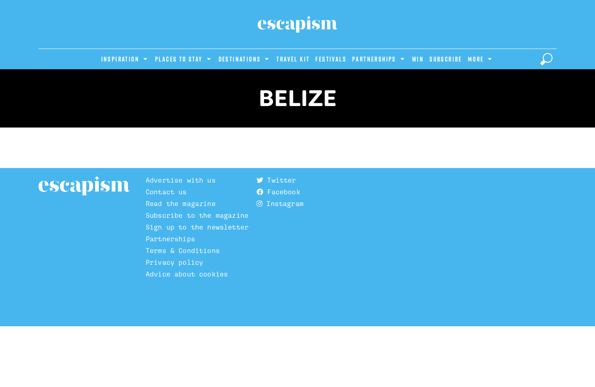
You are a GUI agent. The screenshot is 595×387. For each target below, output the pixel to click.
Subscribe (445, 59)
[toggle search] (546, 59)
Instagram (283, 204)
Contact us (166, 192)
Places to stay (179, 59)
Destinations (240, 59)
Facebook (281, 192)
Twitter (279, 180)
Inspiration (120, 59)
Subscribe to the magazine (197, 215)
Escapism (84, 186)
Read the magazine (181, 204)
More (476, 59)
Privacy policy (174, 262)
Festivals (330, 59)
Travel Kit (293, 59)
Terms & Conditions (183, 251)
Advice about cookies (187, 274)
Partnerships (374, 59)
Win (418, 59)
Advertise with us (181, 180)
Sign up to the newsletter (197, 227)
